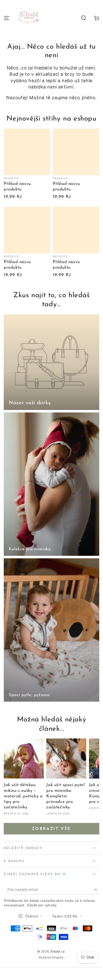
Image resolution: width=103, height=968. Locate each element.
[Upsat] (96, 889)
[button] (83, 18)
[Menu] (6, 18)
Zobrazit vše (51, 829)
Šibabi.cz (57, 951)
